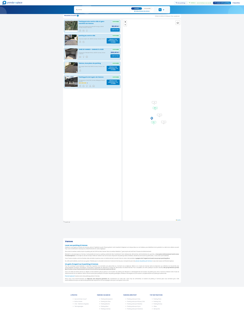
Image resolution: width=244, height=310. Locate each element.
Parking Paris (157, 299)
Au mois (136, 8)
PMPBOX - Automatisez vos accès (201, 3)
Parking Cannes (105, 309)
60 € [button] (154, 122)
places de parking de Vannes (144, 261)
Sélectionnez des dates (143, 11)
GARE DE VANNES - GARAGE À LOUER (91, 49)
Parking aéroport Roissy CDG (136, 301)
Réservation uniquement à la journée (113, 41)
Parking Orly (157, 301)
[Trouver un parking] (160, 9)
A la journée (147, 8)
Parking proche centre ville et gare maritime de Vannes (91, 22)
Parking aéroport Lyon (134, 306)
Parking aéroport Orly (133, 299)
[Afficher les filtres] (163, 9)
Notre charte (78, 301)
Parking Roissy (158, 304)
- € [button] (159, 115)
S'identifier (236, 3)
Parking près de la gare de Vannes (91, 77)
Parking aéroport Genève (135, 309)
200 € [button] (155, 108)
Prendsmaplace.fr (70, 276)
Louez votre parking (223, 3)
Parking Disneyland (106, 299)
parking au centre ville (87, 36)
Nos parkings (181, 3)
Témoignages (78, 306)
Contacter (115, 30)
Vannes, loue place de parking (90, 63)
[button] (152, 118)
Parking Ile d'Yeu (106, 301)
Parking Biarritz (105, 304)
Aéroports (157, 309)
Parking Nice (104, 306)
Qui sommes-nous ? (80, 299)
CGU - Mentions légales (81, 304)
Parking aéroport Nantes (134, 304)
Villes (155, 306)
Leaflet (179, 220)
